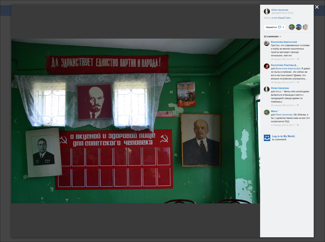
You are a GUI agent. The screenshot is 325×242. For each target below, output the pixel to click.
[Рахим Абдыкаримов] (306, 27)
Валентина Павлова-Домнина (285, 65)
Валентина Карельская (284, 42)
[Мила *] (292, 27)
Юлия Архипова (279, 10)
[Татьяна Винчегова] (299, 27)
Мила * (275, 111)
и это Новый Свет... (282, 18)
